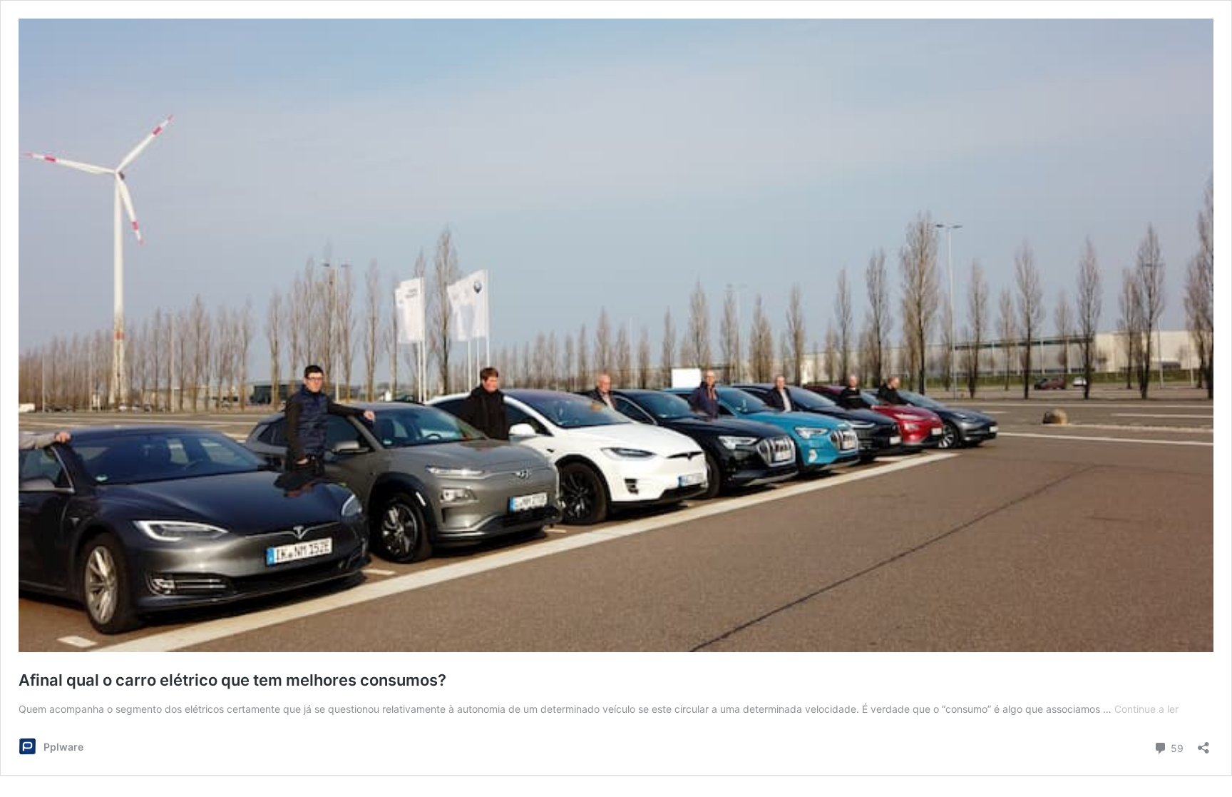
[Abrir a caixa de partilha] (1203, 743)
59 (1176, 747)
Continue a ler (1146, 709)
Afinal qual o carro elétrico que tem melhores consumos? (232, 680)
